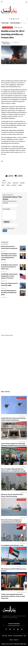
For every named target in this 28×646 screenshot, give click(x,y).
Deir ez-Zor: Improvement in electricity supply (9, 285)
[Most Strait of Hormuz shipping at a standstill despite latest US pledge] (14, 515)
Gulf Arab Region (15, 23)
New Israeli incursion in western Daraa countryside (9, 248)
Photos (11, 639)
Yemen (20, 185)
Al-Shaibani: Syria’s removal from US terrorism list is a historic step (9, 267)
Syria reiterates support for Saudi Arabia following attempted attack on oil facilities (13, 445)
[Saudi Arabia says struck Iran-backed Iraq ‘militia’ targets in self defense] (14, 413)
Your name (5, 203)
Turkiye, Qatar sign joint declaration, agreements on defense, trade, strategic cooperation (13, 596)
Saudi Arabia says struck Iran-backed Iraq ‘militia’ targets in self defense (13, 419)
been (3, 185)
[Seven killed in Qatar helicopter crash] (14, 541)
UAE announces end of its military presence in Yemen (13, 570)
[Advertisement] (14, 316)
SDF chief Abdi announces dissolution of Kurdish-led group (8, 293)
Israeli (8, 185)
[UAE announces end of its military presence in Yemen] (14, 564)
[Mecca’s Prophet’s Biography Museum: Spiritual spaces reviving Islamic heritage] (14, 464)
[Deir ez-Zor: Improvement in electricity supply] (23, 288)
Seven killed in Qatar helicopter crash (12, 546)
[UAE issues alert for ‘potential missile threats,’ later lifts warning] (14, 490)
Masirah (14, 185)
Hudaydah (15, 183)
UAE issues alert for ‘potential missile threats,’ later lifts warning (12, 496)
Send (5, 230)
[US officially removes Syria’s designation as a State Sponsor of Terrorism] (23, 279)
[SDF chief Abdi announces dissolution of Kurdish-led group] (23, 295)
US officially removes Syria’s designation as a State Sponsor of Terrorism (9, 276)
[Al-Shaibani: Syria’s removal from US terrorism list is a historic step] (23, 269)
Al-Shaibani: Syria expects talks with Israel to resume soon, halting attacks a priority (9, 257)
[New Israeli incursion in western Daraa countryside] (23, 251)
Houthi (4, 183)
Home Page (5, 23)
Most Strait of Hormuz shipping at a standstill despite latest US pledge (11, 521)
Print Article (5, 42)
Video (25, 635)
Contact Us (16, 639)
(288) (20, 175)
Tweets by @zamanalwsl (7, 335)
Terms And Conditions (17, 635)
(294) (10, 175)
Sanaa (9, 183)
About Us (10, 635)
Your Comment (6, 209)
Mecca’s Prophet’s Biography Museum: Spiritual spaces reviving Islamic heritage (13, 470)
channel (22, 183)
